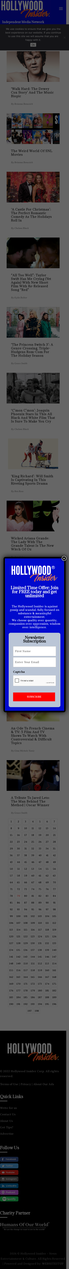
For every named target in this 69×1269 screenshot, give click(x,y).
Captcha (19, 672)
